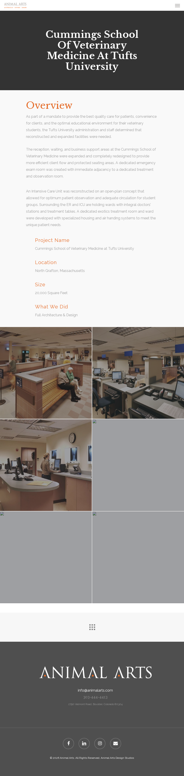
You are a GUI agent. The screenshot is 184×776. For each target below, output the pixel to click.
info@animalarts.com (95, 690)
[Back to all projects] (92, 626)
